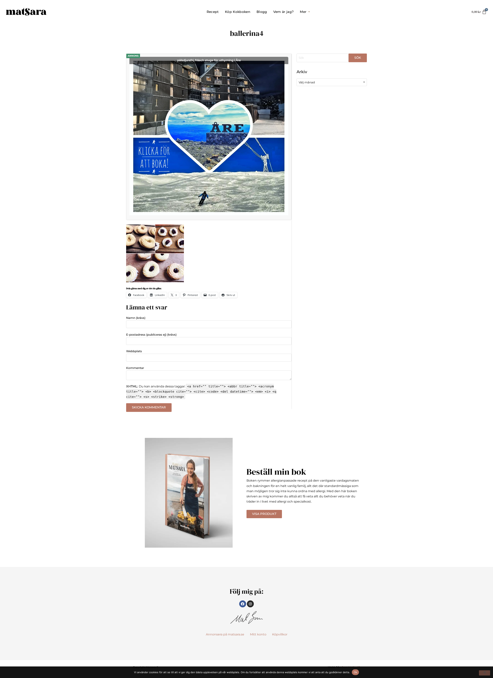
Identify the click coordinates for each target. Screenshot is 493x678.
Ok (355, 672)
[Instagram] (250, 603)
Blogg (262, 12)
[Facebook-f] (242, 603)
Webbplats (134, 351)
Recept (213, 12)
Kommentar (135, 368)
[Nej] (484, 672)
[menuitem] (213, 11)
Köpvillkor (279, 634)
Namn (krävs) (135, 318)
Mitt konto (258, 634)
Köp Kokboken (237, 12)
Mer (303, 12)
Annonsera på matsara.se (225, 634)
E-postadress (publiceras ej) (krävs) (151, 334)
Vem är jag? (283, 12)
